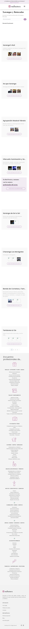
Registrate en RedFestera (16, 188)
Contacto (4, 610)
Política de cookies (6, 607)
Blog (3, 618)
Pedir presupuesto (6, 615)
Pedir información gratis (14, 58)
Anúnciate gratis (6, 620)
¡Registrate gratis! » (14, 2)
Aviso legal (5, 605)
